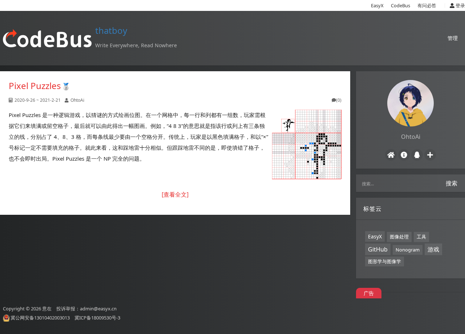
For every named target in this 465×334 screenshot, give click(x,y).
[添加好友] (430, 155)
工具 (421, 236)
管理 (453, 38)
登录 (459, 5)
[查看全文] (175, 194)
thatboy (111, 30)
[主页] (391, 155)
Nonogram (408, 249)
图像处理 (399, 236)
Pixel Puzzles (35, 86)
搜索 (451, 183)
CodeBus (400, 5)
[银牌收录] (66, 86)
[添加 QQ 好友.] (417, 155)
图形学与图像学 (384, 261)
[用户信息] (404, 155)
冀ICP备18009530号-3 (97, 317)
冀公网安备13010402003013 (40, 317)
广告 (369, 293)
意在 (47, 308)
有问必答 (426, 5)
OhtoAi (77, 100)
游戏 (433, 249)
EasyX (377, 5)
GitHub (378, 249)
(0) (338, 100)
